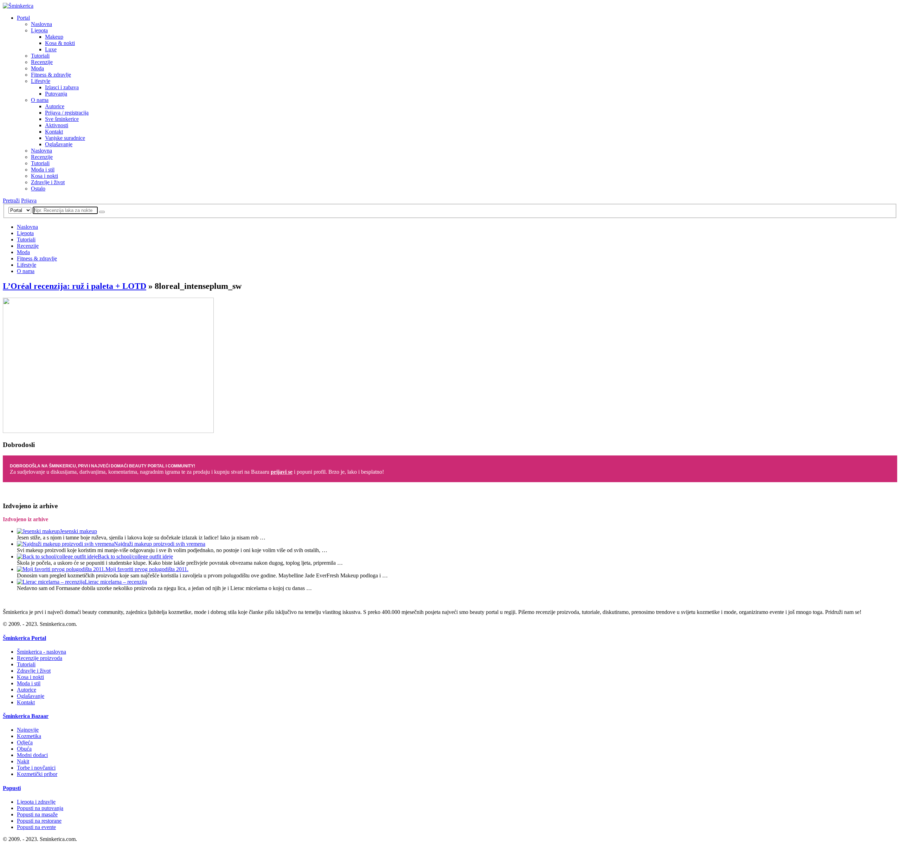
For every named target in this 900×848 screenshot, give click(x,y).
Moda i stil (42, 170)
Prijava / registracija (67, 113)
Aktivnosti (56, 125)
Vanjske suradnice (65, 138)
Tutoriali (40, 56)
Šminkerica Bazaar (26, 716)
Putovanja (56, 94)
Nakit (23, 761)
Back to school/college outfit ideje (135, 556)
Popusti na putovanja (40, 808)
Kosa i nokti (44, 176)
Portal (23, 18)
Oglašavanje (58, 144)
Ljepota (39, 30)
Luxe (51, 49)
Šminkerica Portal (24, 638)
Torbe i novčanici (36, 768)
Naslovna (41, 24)
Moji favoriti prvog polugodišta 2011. (146, 569)
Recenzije (42, 62)
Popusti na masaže (37, 814)
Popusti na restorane (39, 821)
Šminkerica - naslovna (41, 652)
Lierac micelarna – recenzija (116, 582)
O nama (40, 100)
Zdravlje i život (48, 182)
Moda (37, 68)
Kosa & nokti (60, 43)
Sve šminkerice (62, 119)
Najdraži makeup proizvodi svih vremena (159, 544)
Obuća (24, 749)
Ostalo (38, 189)
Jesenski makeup (78, 531)
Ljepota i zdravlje (36, 802)
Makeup (54, 37)
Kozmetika (29, 736)
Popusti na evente (36, 827)
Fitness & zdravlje (51, 75)
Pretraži (11, 200)
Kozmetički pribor (37, 774)
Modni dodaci (32, 755)
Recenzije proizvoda (39, 658)
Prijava (29, 200)
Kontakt (54, 132)
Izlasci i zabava (62, 87)
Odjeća (25, 742)
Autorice (54, 106)
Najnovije (28, 730)
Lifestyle (40, 81)
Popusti (12, 788)
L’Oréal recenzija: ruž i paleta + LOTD (74, 286)
